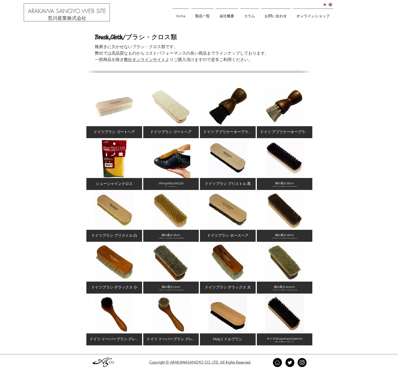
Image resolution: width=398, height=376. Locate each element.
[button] (313, 14)
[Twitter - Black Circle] (289, 362)
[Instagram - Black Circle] (302, 362)
